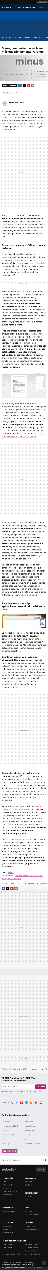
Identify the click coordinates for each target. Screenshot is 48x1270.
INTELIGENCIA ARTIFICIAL (25, 7)
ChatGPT (8, 37)
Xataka (5, 1182)
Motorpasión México (32, 1254)
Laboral (27, 1135)
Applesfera (6, 1188)
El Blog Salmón (30, 1226)
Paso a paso (7, 1122)
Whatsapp (37, 37)
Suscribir (40, 1086)
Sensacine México (31, 1248)
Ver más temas (9, 1151)
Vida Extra (28, 1185)
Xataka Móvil (7, 1185)
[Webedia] (42, 1)
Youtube (21, 1102)
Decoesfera (7, 1229)
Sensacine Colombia (32, 1251)
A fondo (19, 884)
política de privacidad (33, 1091)
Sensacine (28, 1196)
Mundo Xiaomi (8, 1195)
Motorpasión (29, 1211)
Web (12, 884)
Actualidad (29, 1122)
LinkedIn (41, 1102)
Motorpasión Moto (31, 1215)
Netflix (27, 1139)
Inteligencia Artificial (32, 1144)
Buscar (45, 1160)
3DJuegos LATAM (31, 1244)
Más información (36, 1268)
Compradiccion (8, 1233)
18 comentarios (11, 85)
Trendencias (7, 1226)
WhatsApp (6, 1144)
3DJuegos (28, 1182)
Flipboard (28, 85)
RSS (31, 1102)
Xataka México (8, 1244)
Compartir (30, 884)
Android (28, 37)
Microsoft (17, 37)
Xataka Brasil (7, 1248)
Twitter (24, 85)
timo (4, 1139)
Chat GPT (22, 1069)
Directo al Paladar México (12, 1254)
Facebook (20, 85)
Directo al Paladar (9, 1211)
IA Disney (33, 1069)
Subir (39, 1170)
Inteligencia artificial (10, 1126)
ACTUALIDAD (7, 7)
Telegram (26, 1102)
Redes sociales (8, 1135)
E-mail (32, 85)
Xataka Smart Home (10, 1191)
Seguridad (6, 1130)
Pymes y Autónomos (32, 1229)
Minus (11, 872)
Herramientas (30, 1126)
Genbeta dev (30, 1130)
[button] (17, 102)
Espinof (27, 1200)
